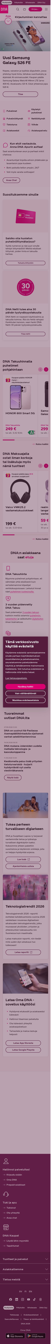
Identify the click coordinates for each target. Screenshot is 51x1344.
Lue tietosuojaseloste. (16, 678)
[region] (25, 672)
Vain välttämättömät (25, 693)
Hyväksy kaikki (25, 686)
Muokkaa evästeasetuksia (25, 700)
